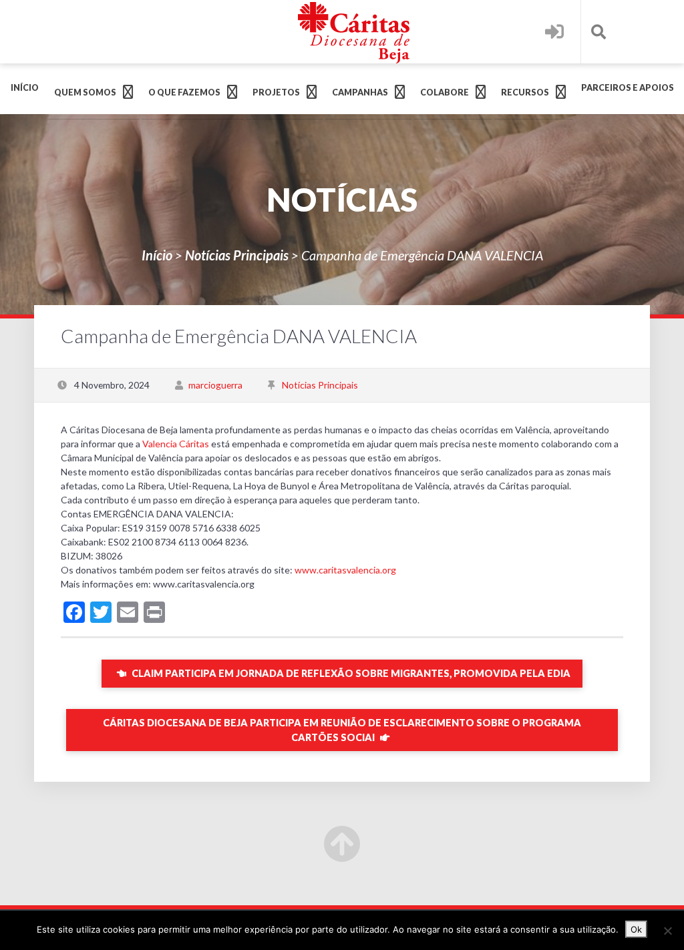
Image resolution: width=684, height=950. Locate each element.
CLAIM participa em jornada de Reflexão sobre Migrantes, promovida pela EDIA (350, 673)
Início (25, 88)
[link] (175, 443)
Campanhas (360, 92)
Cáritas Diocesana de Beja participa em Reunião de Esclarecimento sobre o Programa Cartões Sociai (342, 730)
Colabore (444, 92)
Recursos (525, 92)
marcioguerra (215, 385)
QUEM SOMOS (85, 92)
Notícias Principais (237, 255)
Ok (636, 929)
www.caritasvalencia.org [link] (345, 569)
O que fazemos (184, 92)
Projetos (276, 92)
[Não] (667, 930)
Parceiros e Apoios (627, 88)
